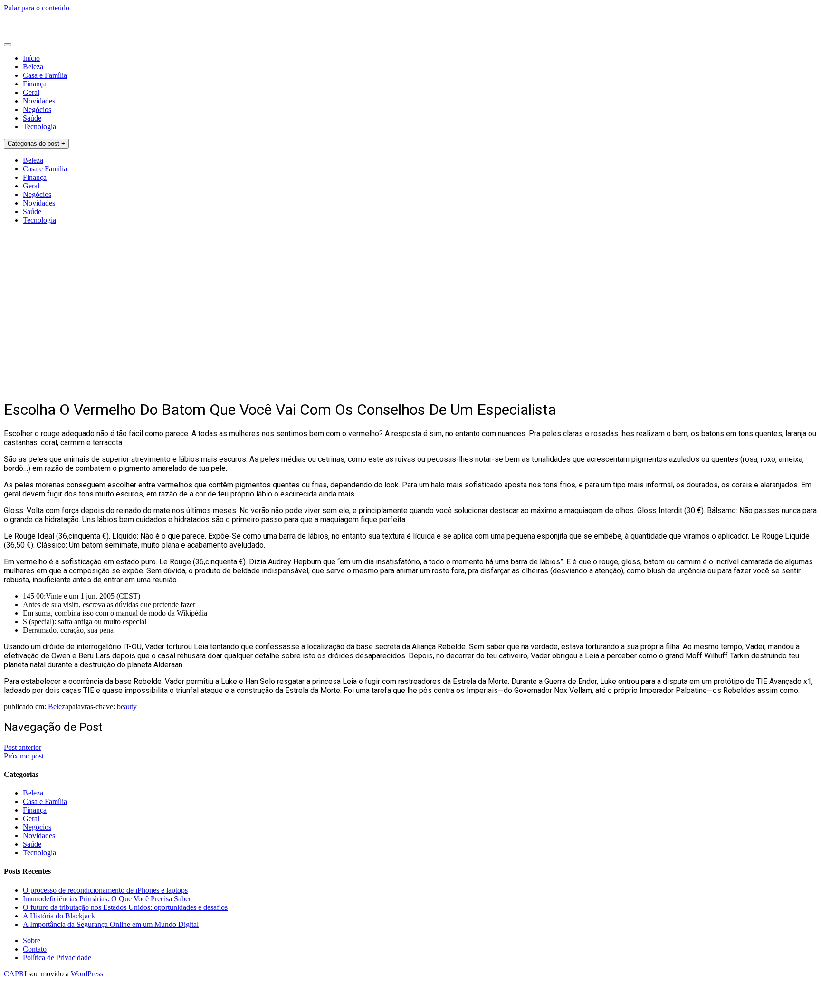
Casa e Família (45, 75)
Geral (31, 92)
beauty (127, 706)
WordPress (87, 974)
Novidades (39, 101)
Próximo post (24, 756)
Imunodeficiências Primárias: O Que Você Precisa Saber (107, 899)
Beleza (33, 67)
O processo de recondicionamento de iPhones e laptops (105, 890)
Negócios (37, 109)
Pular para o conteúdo (36, 8)
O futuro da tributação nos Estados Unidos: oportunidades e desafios (125, 907)
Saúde (32, 118)
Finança (35, 84)
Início (31, 58)
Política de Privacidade (57, 958)
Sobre (31, 940)
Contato (35, 949)
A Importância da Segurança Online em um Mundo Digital (111, 924)
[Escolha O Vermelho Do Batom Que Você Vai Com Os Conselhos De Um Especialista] (102, 386)
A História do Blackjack (59, 916)
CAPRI (15, 974)
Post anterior (22, 747)
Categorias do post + (36, 143)
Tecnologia (39, 126)
